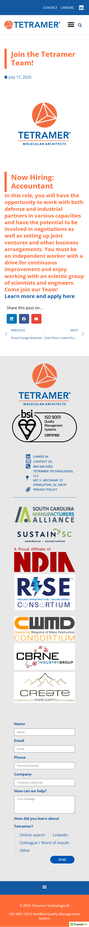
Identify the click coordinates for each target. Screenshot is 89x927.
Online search (32, 834)
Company (23, 774)
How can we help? (30, 790)
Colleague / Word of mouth (44, 842)
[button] (71, 24)
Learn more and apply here (40, 296)
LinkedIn (60, 834)
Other (25, 850)
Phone (20, 757)
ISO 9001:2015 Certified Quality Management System (45, 916)
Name (19, 723)
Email (19, 740)
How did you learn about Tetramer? (36, 822)
